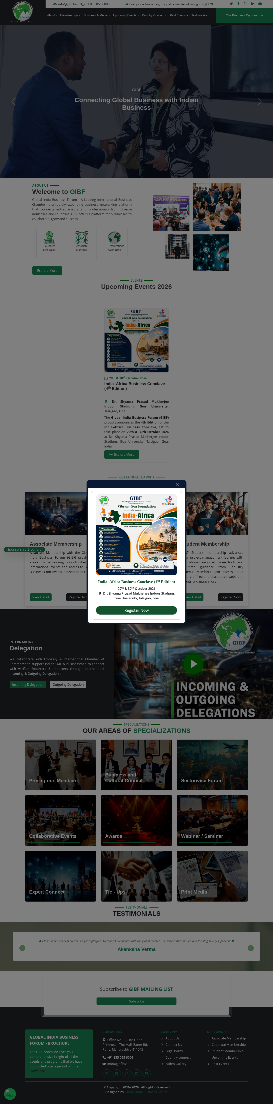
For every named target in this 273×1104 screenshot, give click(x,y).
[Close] (177, 484)
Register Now (136, 610)
